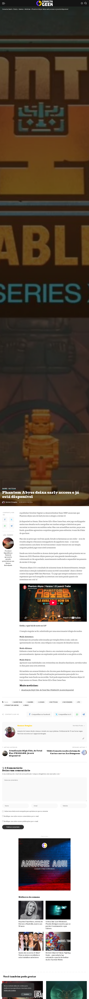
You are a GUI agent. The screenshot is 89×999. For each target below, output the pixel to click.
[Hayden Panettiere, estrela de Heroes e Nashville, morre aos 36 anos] (30, 910)
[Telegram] (11, 525)
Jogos (41, 702)
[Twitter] (11, 519)
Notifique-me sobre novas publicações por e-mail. (21, 821)
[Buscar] (85, 3)
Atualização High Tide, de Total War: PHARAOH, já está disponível (47, 690)
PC (79, 702)
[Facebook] (4, 519)
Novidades (67, 702)
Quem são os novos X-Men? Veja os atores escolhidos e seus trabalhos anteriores (29, 955)
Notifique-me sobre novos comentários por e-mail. (21, 816)
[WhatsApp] (4, 525)
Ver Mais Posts (78, 725)
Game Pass (18, 702)
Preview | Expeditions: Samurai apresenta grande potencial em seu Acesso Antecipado (8, 558)
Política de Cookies (10, 990)
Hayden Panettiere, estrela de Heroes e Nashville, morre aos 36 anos (30, 924)
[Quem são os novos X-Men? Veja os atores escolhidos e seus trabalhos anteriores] (30, 941)
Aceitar (26, 994)
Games (4, 488)
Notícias (12, 488)
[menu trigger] (4, 3)
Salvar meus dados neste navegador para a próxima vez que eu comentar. (26, 811)
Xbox (26, 705)
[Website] (83, 738)
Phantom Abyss (12, 705)
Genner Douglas (11, 502)
